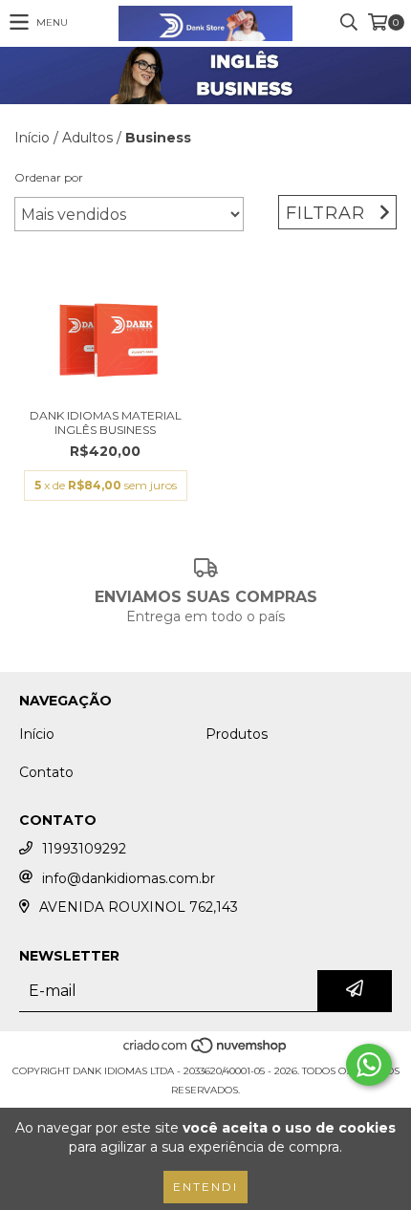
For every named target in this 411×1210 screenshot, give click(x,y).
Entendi (205, 1186)
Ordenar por (48, 177)
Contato (46, 772)
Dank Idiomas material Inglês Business (106, 422)
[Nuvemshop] (206, 1052)
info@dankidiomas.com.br (128, 878)
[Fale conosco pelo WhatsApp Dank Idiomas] (369, 1065)
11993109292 (84, 848)
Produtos (237, 734)
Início (32, 137)
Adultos (87, 137)
